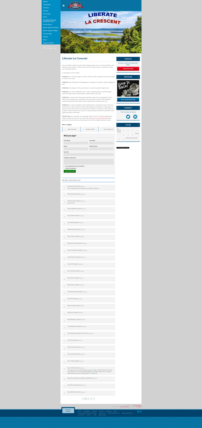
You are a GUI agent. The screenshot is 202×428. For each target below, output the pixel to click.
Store (45, 40)
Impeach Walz (48, 43)
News (45, 17)
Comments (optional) (70, 157)
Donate (45, 11)
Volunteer (47, 5)
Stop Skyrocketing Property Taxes (49, 20)
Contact (46, 8)
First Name (67, 140)
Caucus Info (47, 34)
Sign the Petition (128, 100)
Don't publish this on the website (74, 166)
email (139, 405)
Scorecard (46, 14)
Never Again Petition (50, 27)
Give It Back (47, 24)
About (45, 1)
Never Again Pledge (50, 30)
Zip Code (66, 152)
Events (45, 37)
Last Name (92, 140)
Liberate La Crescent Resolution (99, 118)
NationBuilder (124, 406)
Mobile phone (93, 146)
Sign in (45, 46)
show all (94, 373)
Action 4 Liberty (68, 410)
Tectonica (138, 406)
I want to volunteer (70, 168)
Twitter (135, 405)
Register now (52, 48)
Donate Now (128, 69)
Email (65, 146)
